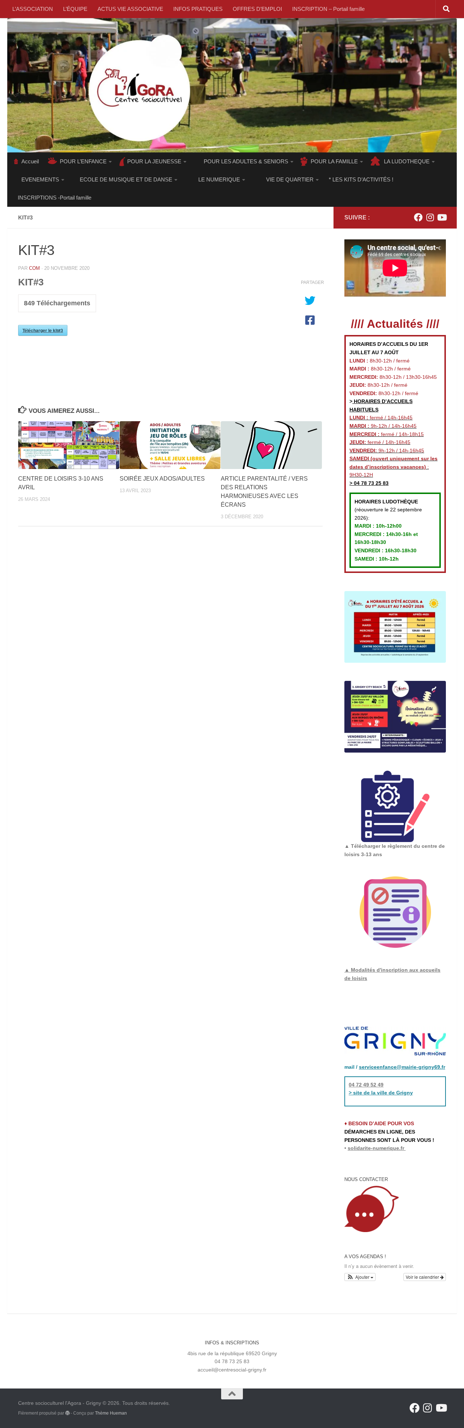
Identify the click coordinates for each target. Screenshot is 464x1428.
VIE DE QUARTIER (290, 179)
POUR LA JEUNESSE (154, 161)
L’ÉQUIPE (75, 9)
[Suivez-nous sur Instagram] (430, 217)
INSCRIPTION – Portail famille (328, 9)
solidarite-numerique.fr (376, 1148)
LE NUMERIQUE (219, 179)
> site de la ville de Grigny (381, 1093)
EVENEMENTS (40, 179)
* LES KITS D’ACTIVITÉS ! (361, 179)
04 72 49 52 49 (366, 1085)
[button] (360, 1277)
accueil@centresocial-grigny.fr (232, 1370)
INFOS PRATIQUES (198, 9)
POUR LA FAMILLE (334, 161)
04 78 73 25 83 (370, 483)
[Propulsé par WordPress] (67, 1413)
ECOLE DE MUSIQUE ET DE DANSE (126, 179)
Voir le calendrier (423, 1277)
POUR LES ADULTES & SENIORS (246, 161)
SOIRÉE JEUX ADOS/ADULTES (162, 479)
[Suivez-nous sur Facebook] (418, 217)
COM (34, 268)
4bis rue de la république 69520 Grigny (232, 1353)
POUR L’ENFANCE (83, 161)
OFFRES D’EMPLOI (257, 9)
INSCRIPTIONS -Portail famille (54, 197)
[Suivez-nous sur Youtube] (441, 217)
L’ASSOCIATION (32, 9)
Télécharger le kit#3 (42, 330)
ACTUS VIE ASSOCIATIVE (130, 9)
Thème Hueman (111, 1413)
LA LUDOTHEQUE (407, 161)
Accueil (30, 161)
